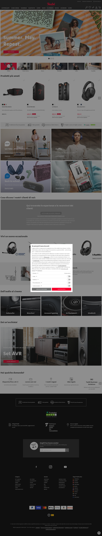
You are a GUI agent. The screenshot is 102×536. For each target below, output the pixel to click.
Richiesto (35, 273)
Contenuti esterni (36, 285)
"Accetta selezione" (62, 265)
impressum (39, 270)
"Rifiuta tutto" (46, 257)
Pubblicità (35, 279)
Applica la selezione (41, 289)
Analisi (34, 276)
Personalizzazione (36, 282)
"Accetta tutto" (36, 260)
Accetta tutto (61, 289)
